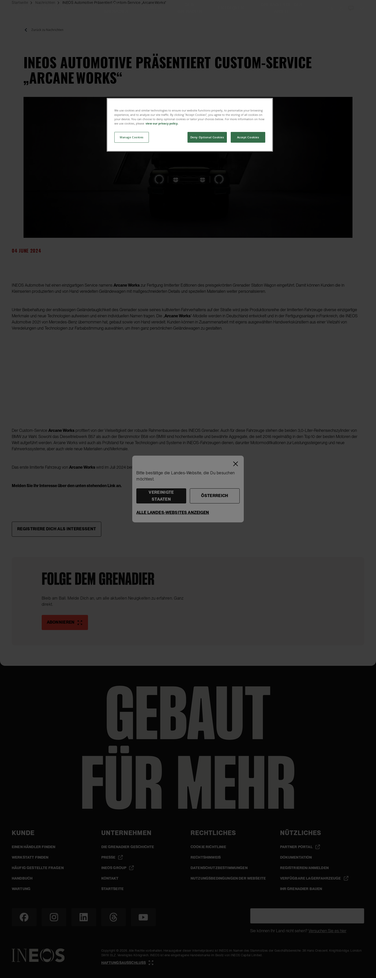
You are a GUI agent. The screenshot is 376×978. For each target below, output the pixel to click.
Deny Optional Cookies (207, 137)
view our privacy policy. (162, 123)
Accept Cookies (248, 137)
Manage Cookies (131, 137)
